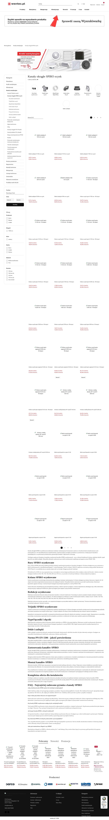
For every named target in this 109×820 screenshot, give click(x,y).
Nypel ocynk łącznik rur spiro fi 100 (37, 537)
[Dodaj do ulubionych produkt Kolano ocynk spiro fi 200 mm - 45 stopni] (102, 250)
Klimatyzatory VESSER (88, 810)
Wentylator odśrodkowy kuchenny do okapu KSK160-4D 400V (73, 762)
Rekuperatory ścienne (87, 797)
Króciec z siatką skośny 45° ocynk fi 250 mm (39, 452)
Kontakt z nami (60, 797)
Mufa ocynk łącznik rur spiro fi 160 (62, 452)
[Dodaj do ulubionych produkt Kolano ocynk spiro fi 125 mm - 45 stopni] (76, 207)
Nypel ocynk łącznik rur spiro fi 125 (62, 537)
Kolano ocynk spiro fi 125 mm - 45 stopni (64, 239)
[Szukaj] (23, 193)
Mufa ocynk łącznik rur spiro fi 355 (88, 494)
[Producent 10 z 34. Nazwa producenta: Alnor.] (60, 784)
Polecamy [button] (43, 741)
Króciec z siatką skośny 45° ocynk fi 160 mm (65, 409)
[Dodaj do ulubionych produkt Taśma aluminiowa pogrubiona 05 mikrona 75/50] (90, 747)
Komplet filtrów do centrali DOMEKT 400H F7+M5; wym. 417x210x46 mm (35, 762)
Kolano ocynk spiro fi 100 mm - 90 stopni (38, 239)
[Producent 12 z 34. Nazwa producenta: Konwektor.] (86, 784)
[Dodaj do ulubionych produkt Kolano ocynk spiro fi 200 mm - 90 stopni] (51, 292)
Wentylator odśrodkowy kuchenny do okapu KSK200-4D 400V (48, 762)
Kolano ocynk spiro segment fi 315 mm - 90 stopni (40, 409)
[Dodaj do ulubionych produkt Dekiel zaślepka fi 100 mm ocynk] (51, 122)
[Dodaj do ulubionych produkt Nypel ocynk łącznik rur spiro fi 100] (51, 505)
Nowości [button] (54, 741)
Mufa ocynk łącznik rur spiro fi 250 (37, 494)
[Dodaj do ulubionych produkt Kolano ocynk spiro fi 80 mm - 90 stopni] (102, 292)
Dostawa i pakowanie (36, 797)
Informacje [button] (33, 793)
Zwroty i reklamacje (35, 800)
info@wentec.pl (9, 805)
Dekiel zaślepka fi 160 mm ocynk (88, 153)
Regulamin (33, 805)
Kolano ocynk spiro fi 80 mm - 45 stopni (63, 324)
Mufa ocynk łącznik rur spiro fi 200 (88, 452)
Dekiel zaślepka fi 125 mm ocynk (62, 153)
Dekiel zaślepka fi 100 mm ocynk (36, 153)
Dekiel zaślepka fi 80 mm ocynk (61, 196)
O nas (57, 800)
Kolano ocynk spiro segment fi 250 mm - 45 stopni (40, 367)
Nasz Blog (58, 802)
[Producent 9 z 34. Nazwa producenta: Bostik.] (48, 784)
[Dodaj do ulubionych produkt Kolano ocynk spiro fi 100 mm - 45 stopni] (102, 164)
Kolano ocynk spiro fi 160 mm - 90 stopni (64, 281)
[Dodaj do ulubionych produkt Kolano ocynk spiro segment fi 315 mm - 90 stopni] (51, 378)
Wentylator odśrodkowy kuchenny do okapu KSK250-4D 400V (60, 762)
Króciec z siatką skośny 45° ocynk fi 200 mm (90, 409)
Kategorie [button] (85, 793)
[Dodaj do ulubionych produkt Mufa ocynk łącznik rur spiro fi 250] (51, 463)
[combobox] (35, 117)
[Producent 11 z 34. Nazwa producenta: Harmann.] (73, 784)
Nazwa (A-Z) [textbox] (31, 117)
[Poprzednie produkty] (7, 753)
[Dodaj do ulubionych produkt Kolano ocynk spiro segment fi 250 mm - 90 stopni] (76, 335)
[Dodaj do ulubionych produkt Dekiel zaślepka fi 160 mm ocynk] (102, 122)
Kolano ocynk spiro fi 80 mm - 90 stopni (89, 324)
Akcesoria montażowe (87, 808)
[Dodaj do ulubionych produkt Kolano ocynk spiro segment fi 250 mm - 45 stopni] (51, 335)
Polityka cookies (34, 802)
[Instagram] (8, 812)
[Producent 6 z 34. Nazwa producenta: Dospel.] (10, 784)
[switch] (104, 807)
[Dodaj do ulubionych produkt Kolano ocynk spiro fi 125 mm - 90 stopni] (102, 207)
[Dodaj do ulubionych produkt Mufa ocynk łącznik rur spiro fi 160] (76, 420)
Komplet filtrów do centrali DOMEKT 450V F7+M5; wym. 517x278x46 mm (22, 762)
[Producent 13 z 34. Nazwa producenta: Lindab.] (98, 784)
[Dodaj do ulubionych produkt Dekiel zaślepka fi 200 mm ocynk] (51, 164)
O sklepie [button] (59, 793)
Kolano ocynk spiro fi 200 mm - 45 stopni (90, 281)
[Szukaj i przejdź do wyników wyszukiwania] (71, 4)
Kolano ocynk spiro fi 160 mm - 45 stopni (38, 281)
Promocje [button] (65, 741)
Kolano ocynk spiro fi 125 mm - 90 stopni (90, 239)
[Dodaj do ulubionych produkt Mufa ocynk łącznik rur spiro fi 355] (102, 463)
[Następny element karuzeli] (104, 784)
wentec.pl (52, 818)
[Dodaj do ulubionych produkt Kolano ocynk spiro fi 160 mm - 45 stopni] (51, 250)
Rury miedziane (86, 813)
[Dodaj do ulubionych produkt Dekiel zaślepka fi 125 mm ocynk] (76, 122)
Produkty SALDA (86, 816)
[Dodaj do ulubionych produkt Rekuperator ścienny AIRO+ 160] (103, 747)
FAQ (31, 808)
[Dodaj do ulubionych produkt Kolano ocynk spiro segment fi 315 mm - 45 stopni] (102, 335)
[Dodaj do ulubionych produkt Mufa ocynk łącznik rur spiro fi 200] (102, 420)
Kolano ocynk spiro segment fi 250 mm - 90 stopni (66, 367)
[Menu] (107, 797)
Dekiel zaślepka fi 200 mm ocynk (36, 196)
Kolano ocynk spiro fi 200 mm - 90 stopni (38, 324)
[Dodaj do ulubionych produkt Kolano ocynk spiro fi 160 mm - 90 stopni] (76, 250)
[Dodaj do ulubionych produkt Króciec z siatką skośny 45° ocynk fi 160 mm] (76, 378)
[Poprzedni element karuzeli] (4, 784)
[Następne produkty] (102, 753)
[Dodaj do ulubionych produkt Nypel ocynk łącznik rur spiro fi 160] (102, 505)
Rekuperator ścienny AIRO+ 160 (99, 762)
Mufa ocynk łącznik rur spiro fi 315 (62, 494)
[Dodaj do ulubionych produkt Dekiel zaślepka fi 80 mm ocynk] (76, 164)
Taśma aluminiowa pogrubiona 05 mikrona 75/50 (85, 762)
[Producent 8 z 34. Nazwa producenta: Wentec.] (35, 784)
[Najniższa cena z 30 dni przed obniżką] (104, 769)
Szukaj (15, 204)
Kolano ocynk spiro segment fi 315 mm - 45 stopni (92, 367)
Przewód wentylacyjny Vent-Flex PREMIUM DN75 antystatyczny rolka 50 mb (9, 762)
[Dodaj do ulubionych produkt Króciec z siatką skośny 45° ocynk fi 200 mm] (102, 378)
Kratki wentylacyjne (87, 805)
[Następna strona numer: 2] (104, 117)
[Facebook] (6, 812)
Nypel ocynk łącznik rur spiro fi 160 (88, 537)
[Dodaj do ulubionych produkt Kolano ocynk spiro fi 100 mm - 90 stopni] (51, 207)
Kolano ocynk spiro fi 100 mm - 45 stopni (90, 196)
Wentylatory (85, 800)
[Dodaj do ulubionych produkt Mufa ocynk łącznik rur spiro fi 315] (76, 463)
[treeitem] (15, 81)
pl (78, 4)
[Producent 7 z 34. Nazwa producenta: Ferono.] (23, 784)
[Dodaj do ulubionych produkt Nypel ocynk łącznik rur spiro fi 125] (76, 505)
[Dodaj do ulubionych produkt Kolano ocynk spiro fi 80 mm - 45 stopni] (76, 292)
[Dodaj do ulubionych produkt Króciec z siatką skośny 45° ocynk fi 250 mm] (51, 420)
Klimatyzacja (85, 802)
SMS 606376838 (9, 808)
